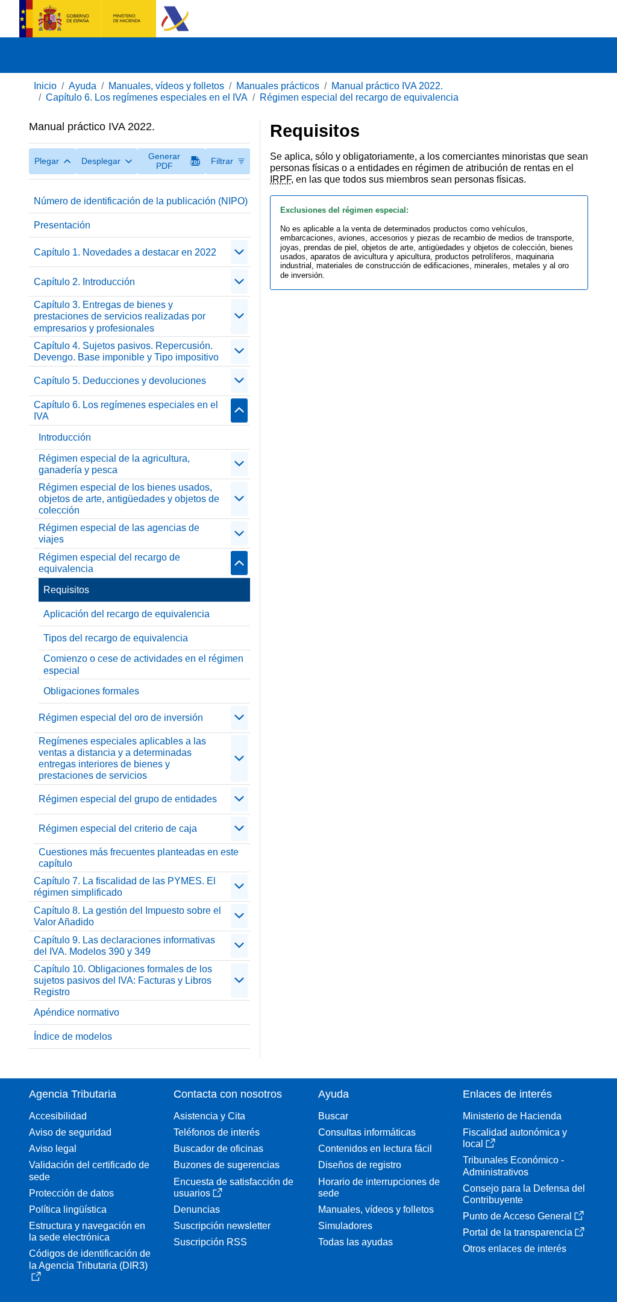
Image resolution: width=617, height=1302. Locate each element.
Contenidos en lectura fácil (375, 1148)
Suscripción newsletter (222, 1226)
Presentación (62, 225)
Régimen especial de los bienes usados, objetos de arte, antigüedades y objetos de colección (129, 498)
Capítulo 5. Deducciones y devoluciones (120, 381)
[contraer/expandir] (239, 252)
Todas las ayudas (355, 1242)
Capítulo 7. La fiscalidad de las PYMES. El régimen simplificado (125, 887)
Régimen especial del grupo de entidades (128, 799)
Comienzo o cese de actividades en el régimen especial (143, 664)
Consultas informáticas (367, 1132)
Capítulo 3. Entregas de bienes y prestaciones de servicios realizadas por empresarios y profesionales (119, 316)
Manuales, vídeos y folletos (166, 86)
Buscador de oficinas (218, 1148)
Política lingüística (68, 1209)
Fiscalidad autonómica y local (515, 1138)
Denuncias (197, 1209)
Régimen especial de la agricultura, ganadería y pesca (114, 464)
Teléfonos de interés (217, 1132)
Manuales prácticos (277, 86)
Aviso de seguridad (70, 1132)
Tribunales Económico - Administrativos (513, 1166)
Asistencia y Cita (209, 1116)
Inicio (45, 86)
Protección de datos (71, 1193)
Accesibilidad (58, 1116)
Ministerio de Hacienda (512, 1116)
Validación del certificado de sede (89, 1170)
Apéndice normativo (76, 1012)
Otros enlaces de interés (514, 1249)
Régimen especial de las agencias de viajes (119, 533)
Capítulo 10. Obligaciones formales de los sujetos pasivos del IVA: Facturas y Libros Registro (123, 980)
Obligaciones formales (91, 691)
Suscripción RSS (210, 1242)
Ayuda (82, 86)
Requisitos (66, 590)
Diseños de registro (359, 1165)
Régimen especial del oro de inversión (121, 717)
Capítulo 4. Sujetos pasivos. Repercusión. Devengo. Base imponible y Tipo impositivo (126, 351)
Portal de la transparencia (517, 1232)
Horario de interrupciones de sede (379, 1187)
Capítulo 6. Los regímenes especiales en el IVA (147, 97)
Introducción (65, 437)
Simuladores (345, 1226)
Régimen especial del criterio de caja (118, 828)
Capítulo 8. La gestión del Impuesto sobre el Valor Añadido (127, 916)
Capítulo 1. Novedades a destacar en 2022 (125, 252)
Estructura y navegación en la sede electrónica (87, 1231)
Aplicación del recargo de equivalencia (126, 614)
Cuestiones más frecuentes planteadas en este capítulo (139, 858)
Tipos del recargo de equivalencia (115, 638)
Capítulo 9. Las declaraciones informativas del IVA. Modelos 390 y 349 (124, 946)
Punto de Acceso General (517, 1216)
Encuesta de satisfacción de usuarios (233, 1187)
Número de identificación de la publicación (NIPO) (141, 201)
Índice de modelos (73, 1036)
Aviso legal (53, 1148)
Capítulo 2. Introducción (84, 282)
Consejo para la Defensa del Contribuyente (524, 1194)
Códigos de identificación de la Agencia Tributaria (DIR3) (90, 1259)
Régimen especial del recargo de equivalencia (359, 97)
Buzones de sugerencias (227, 1165)
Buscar (333, 1116)
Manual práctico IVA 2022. (387, 86)
